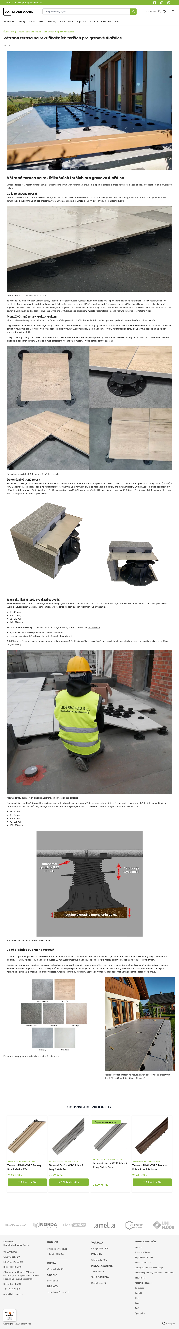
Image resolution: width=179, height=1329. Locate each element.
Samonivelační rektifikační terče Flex (25, 802)
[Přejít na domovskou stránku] (18, 12)
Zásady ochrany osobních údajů (149, 1267)
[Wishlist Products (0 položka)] (164, 11)
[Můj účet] (159, 11)
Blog (137, 1298)
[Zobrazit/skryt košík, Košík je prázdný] (173, 11)
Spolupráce (140, 1313)
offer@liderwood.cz (32, 2)
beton (141, 971)
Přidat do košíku (29, 1182)
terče (62, 606)
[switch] (9, 1318)
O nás (137, 1303)
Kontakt (138, 1293)
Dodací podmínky (143, 1262)
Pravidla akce (140, 1277)
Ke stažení (139, 1288)
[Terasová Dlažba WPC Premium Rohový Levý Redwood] (152, 1136)
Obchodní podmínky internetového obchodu (154, 1272)
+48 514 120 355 (13, 2)
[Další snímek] (175, 1147)
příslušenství (94, 627)
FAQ (137, 1308)
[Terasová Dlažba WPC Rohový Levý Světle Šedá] (68, 1136)
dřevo (152, 971)
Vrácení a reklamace (143, 1282)
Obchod (138, 1247)
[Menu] (14, 1311)
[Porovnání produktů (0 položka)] (168, 11)
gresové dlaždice (52, 964)
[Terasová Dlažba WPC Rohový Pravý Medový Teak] (27, 1136)
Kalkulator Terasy (142, 1252)
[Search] (133, 11)
